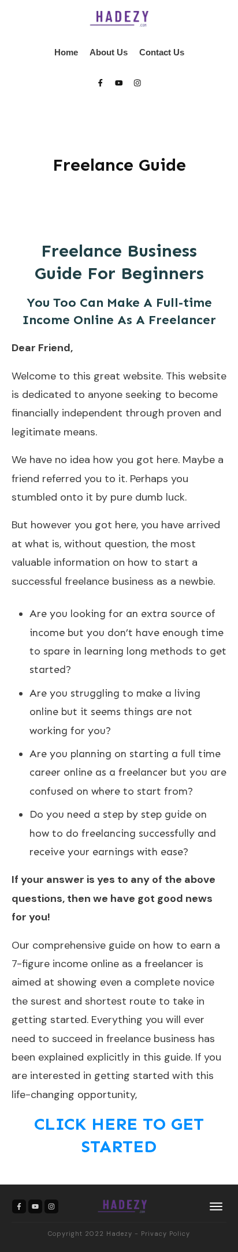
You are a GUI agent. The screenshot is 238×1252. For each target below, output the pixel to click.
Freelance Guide (119, 165)
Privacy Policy (165, 1234)
